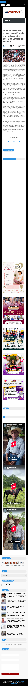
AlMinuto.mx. (20, 681)
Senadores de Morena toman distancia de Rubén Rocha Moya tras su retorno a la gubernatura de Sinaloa (16, 627)
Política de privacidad (11, 644)
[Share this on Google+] (14, 141)
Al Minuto (4, 46)
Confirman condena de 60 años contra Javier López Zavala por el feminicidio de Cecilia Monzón (16, 595)
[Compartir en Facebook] (19, 141)
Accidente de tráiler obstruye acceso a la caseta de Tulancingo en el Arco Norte (16, 614)
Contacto (20, 644)
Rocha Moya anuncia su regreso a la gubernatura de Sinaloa (16, 601)
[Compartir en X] (8, 141)
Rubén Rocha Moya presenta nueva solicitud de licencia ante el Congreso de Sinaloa (16, 620)
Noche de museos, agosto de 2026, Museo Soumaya (15, 607)
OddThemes (14, 683)
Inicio (4, 25)
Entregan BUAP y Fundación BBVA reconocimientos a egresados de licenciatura (15, 633)
